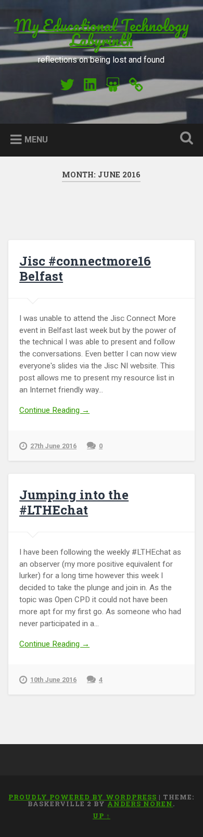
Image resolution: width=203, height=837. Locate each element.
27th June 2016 (53, 446)
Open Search (184, 139)
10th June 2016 (53, 680)
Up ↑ (101, 815)
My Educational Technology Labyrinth (101, 33)
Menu (36, 140)
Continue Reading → (54, 410)
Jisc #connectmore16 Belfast (85, 268)
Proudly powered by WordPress (82, 797)
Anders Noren (140, 803)
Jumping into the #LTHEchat (74, 502)
